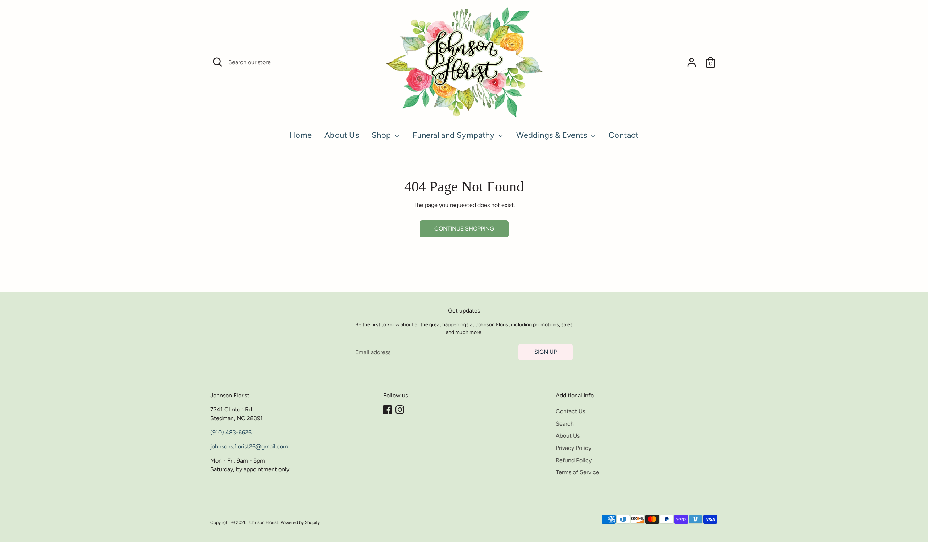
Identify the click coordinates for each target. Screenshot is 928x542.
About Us (341, 135)
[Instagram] (399, 409)
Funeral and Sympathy (454, 135)
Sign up (545, 351)
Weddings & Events (552, 135)
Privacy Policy (573, 447)
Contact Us (570, 411)
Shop (382, 135)
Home (300, 135)
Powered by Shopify (300, 522)
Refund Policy (574, 460)
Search (565, 423)
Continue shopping (464, 228)
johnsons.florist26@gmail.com (249, 446)
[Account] (691, 62)
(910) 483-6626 (231, 432)
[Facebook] (387, 409)
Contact (624, 135)
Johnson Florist (263, 522)
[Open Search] (217, 62)
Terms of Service (577, 472)
